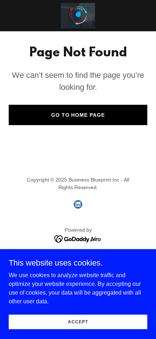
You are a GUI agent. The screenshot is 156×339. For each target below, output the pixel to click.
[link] (78, 15)
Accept (78, 321)
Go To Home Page (78, 115)
